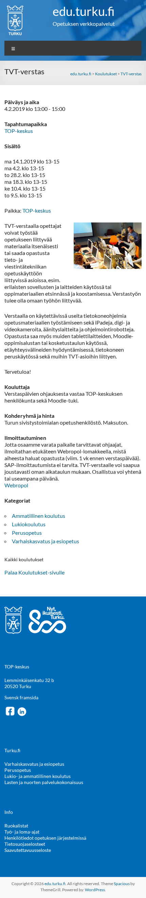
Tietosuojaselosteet (24, 844)
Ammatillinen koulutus (38, 515)
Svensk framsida (21, 697)
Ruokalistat (16, 825)
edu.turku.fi (84, 11)
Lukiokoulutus (28, 524)
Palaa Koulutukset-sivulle (34, 572)
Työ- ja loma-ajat (21, 832)
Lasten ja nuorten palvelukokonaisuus (43, 782)
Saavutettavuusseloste (27, 850)
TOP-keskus (18, 131)
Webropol (16, 485)
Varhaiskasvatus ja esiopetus (45, 541)
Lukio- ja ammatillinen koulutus (37, 776)
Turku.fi (12, 750)
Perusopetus (27, 532)
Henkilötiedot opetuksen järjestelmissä (45, 838)
